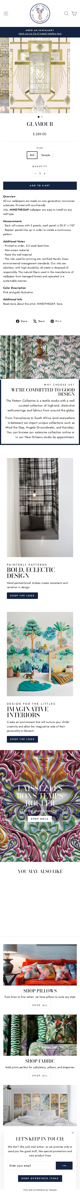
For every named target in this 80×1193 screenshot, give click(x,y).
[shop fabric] (40, 1035)
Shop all (40, 1075)
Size (40, 147)
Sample (45, 155)
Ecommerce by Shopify (45, 1190)
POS (25, 1190)
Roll (32, 155)
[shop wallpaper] (40, 1105)
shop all (40, 1005)
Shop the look (22, 595)
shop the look (22, 739)
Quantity (39, 166)
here (59, 304)
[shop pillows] (40, 965)
